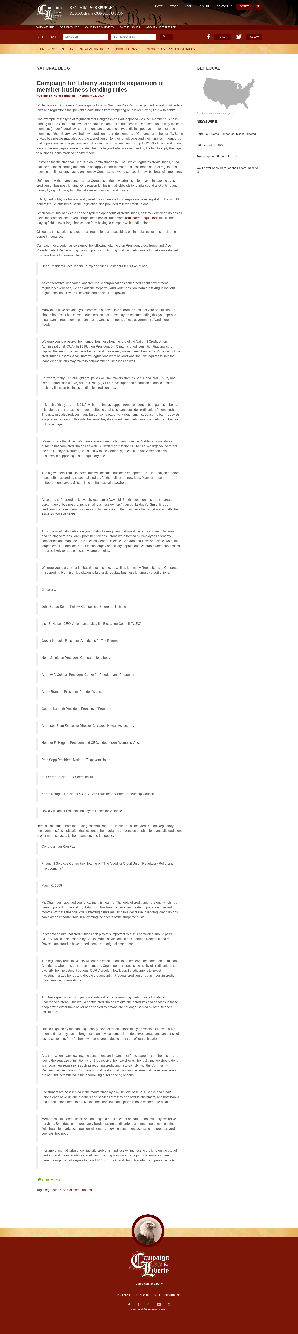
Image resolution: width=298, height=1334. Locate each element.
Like (222, 36)
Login (189, 6)
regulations (53, 1190)
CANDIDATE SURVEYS (99, 27)
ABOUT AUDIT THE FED (161, 27)
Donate (244, 6)
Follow (254, 36)
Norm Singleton (64, 95)
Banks (67, 1190)
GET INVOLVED (69, 27)
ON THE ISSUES (130, 27)
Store (174, 6)
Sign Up (205, 6)
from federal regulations (141, 218)
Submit (166, 36)
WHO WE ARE (45, 27)
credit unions (82, 1190)
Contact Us (224, 6)
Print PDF (51, 1180)
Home (159, 6)
